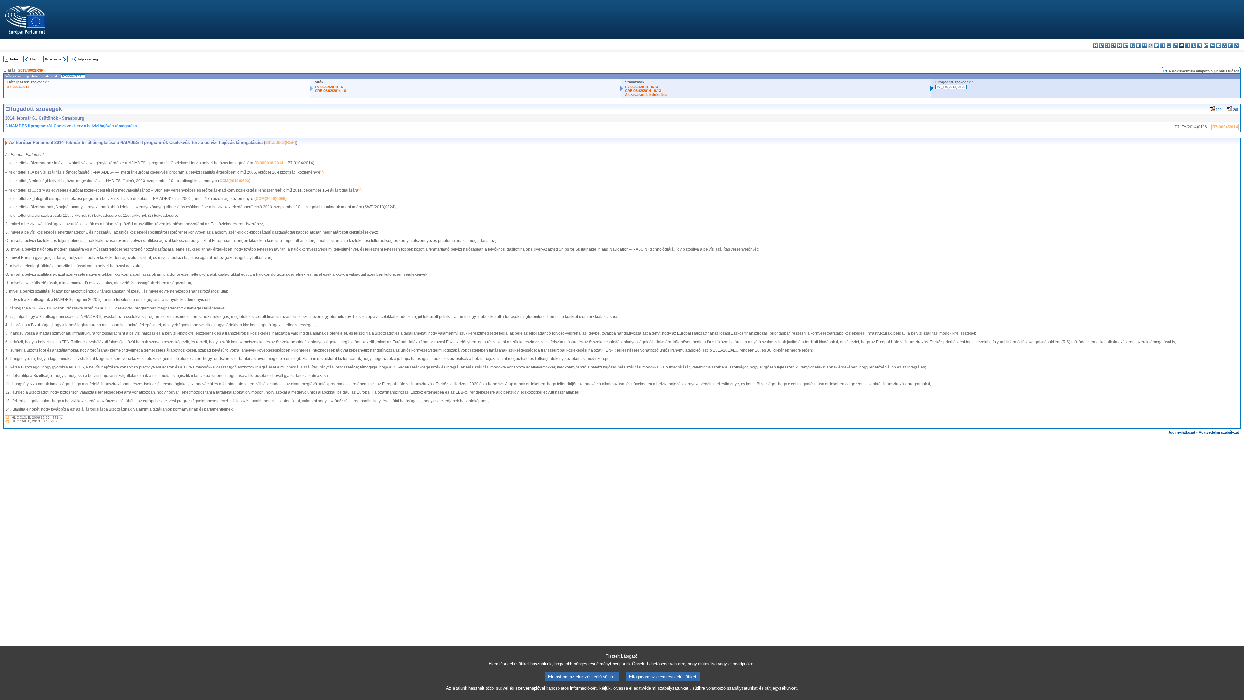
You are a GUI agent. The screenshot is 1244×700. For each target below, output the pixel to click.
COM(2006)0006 (270, 198)
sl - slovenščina (1224, 45)
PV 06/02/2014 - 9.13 (641, 87)
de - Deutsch (1119, 45)
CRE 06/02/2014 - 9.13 (643, 91)
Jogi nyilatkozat (1181, 432)
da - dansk (1113, 45)
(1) (7, 417)
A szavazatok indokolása (646, 95)
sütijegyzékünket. (781, 688)
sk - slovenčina (1218, 45)
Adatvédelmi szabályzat (1219, 432)
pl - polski (1199, 45)
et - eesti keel (1125, 45)
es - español (1101, 45)
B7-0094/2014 (18, 87)
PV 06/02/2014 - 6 (329, 87)
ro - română (1212, 45)
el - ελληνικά (1132, 45)
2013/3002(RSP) (31, 70)
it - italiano (1162, 45)
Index (14, 59)
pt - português (1206, 45)
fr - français (1144, 45)
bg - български (1095, 45)
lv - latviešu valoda (1169, 45)
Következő (53, 59)
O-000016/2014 (269, 163)
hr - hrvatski (1156, 45)
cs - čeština (1107, 45)
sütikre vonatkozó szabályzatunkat (725, 688)
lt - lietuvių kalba (1175, 45)
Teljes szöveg (88, 59)
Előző (34, 59)
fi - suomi (1230, 45)
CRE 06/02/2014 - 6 (330, 91)
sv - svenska (1236, 45)
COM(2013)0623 (234, 181)
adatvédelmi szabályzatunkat (661, 688)
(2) (7, 421)
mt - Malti (1187, 45)
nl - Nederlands (1193, 45)
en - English (1138, 45)
